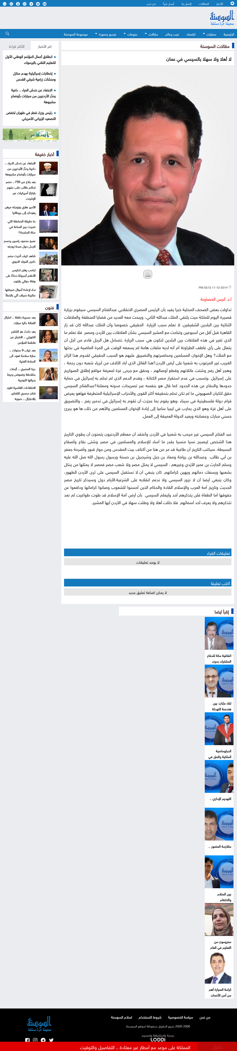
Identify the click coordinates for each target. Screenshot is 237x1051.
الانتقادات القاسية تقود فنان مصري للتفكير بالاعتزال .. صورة (21, 392)
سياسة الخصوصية (180, 1017)
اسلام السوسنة (121, 1017)
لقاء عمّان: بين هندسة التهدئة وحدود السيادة (221, 708)
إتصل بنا (186, 3)
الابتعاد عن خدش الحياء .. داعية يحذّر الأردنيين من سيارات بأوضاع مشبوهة (33, 95)
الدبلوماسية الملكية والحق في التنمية (219, 756)
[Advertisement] (98, 17)
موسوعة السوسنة (76, 34)
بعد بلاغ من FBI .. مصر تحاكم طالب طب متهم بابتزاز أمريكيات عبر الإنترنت (21, 190)
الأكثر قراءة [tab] (16, 46)
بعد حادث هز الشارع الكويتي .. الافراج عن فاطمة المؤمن (23, 336)
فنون (49, 307)
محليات (211, 34)
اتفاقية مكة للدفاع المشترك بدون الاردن (219, 660)
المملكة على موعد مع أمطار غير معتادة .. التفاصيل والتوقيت (135, 1047)
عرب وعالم (172, 34)
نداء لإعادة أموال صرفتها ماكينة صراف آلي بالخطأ (20, 292)
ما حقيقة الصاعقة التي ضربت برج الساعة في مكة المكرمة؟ (22, 226)
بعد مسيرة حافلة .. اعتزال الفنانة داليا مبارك (20, 319)
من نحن (151, 3)
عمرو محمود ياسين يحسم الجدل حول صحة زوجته (20, 243)
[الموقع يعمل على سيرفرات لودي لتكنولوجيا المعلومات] (158, 1039)
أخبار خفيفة (44, 153)
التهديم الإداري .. (220, 798)
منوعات (132, 34)
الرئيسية (229, 34)
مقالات (153, 34)
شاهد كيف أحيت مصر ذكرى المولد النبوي (22, 258)
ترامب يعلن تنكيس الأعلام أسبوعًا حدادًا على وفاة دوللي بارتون (21, 275)
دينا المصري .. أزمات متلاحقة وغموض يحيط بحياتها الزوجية (21, 374)
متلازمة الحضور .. (219, 846)
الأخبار (219, 3)
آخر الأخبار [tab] (44, 46)
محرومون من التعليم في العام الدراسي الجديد (220, 947)
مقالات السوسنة (215, 45)
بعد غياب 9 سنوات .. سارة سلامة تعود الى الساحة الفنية (22, 355)
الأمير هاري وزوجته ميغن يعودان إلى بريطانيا (20, 209)
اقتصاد (191, 34)
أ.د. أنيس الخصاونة (216, 298)
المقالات (204, 3)
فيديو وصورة (107, 34)
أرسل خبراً (168, 3)
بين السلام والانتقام (224, 896)
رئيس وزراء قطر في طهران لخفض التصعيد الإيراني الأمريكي (31, 115)
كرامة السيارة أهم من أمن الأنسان (220, 992)
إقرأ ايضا (222, 611)
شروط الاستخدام (150, 1017)
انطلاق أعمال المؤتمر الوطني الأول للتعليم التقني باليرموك (30, 59)
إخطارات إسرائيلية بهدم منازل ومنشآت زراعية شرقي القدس (34, 76)
